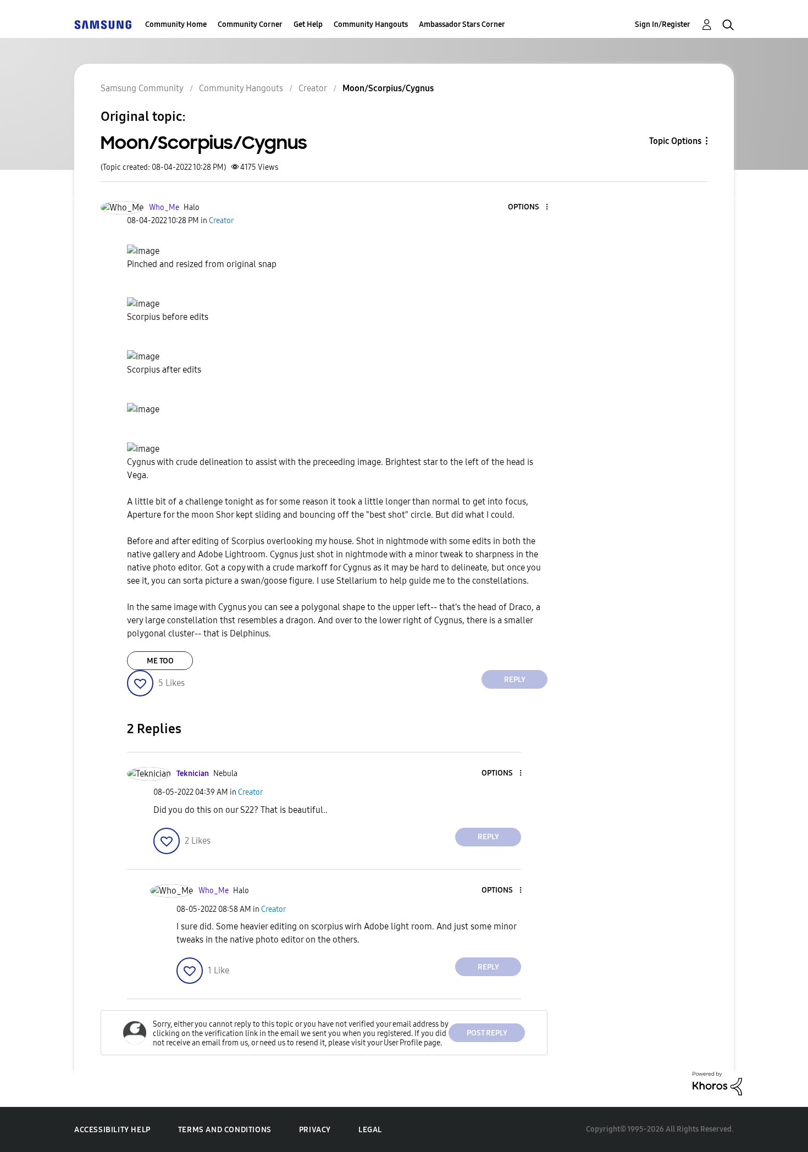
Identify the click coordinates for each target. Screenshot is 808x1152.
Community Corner (250, 24)
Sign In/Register (662, 24)
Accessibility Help (112, 1129)
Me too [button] (160, 661)
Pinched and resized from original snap (201, 264)
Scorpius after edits (164, 369)
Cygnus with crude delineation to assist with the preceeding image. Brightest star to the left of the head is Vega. (330, 468)
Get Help (308, 24)
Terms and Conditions (225, 1129)
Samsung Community (142, 88)
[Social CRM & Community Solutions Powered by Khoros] (717, 1083)
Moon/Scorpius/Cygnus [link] (388, 88)
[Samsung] (102, 24)
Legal (370, 1129)
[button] (529, 207)
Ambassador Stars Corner (462, 24)
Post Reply (487, 1033)
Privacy (315, 1129)
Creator (312, 88)
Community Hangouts (371, 24)
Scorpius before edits (167, 317)
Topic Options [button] (675, 141)
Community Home (176, 24)
